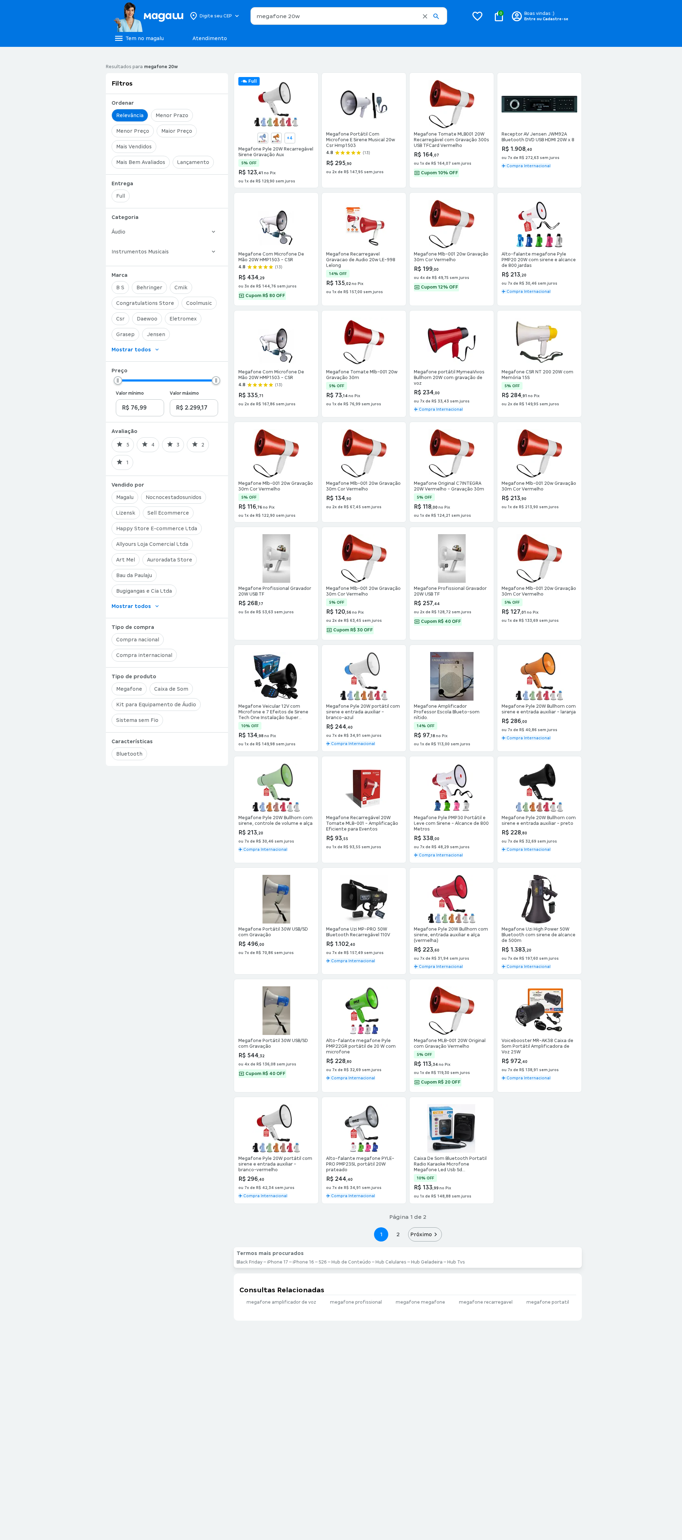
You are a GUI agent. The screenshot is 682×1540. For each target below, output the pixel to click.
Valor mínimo (130, 393)
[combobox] (348, 16)
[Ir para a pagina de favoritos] (477, 16)
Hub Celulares (390, 1262)
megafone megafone (420, 1302)
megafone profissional (356, 1302)
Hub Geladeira (427, 1262)
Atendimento (210, 38)
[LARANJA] (276, 138)
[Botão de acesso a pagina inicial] (148, 16)
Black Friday (249, 1262)
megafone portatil (547, 1302)
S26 (323, 1262)
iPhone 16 (303, 1262)
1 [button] (381, 1234)
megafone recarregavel (486, 1302)
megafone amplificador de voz (281, 1302)
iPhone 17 (277, 1262)
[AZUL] (263, 138)
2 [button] (398, 1234)
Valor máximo (184, 393)
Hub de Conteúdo (351, 1262)
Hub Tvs (456, 1262)
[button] (425, 16)
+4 (290, 138)
